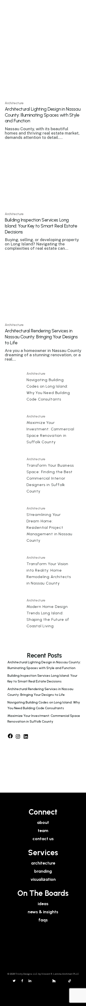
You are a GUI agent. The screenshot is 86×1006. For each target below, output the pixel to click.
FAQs (43, 920)
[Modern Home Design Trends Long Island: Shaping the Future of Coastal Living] (43, 614)
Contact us (43, 838)
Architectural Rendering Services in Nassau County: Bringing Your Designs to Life (40, 692)
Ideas (43, 903)
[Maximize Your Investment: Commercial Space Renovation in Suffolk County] (43, 430)
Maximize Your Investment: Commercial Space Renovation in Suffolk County (43, 719)
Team (43, 830)
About (43, 822)
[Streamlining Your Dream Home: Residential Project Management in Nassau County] (43, 525)
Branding (43, 871)
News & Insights (43, 911)
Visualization (43, 879)
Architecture (14, 103)
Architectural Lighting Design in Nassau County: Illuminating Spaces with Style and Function (44, 665)
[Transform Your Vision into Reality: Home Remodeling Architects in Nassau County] (43, 571)
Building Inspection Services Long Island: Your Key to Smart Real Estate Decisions (42, 678)
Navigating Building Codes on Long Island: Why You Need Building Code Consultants (43, 705)
